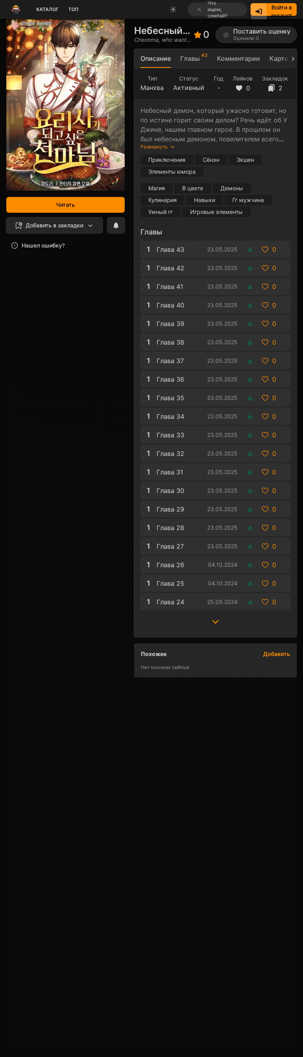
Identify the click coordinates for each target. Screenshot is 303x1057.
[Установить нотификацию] (116, 225)
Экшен (245, 159)
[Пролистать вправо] (289, 58)
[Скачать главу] (250, 249)
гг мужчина (248, 200)
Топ (73, 9)
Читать (65, 204)
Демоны (232, 188)
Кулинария (162, 200)
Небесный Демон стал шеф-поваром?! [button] (161, 30)
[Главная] (15, 9)
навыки (204, 200)
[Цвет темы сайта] (173, 9)
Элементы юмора (172, 171)
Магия (156, 188)
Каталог (47, 9)
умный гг (160, 211)
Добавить (276, 653)
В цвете (192, 188)
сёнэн (211, 159)
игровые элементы (216, 211)
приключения (166, 159)
